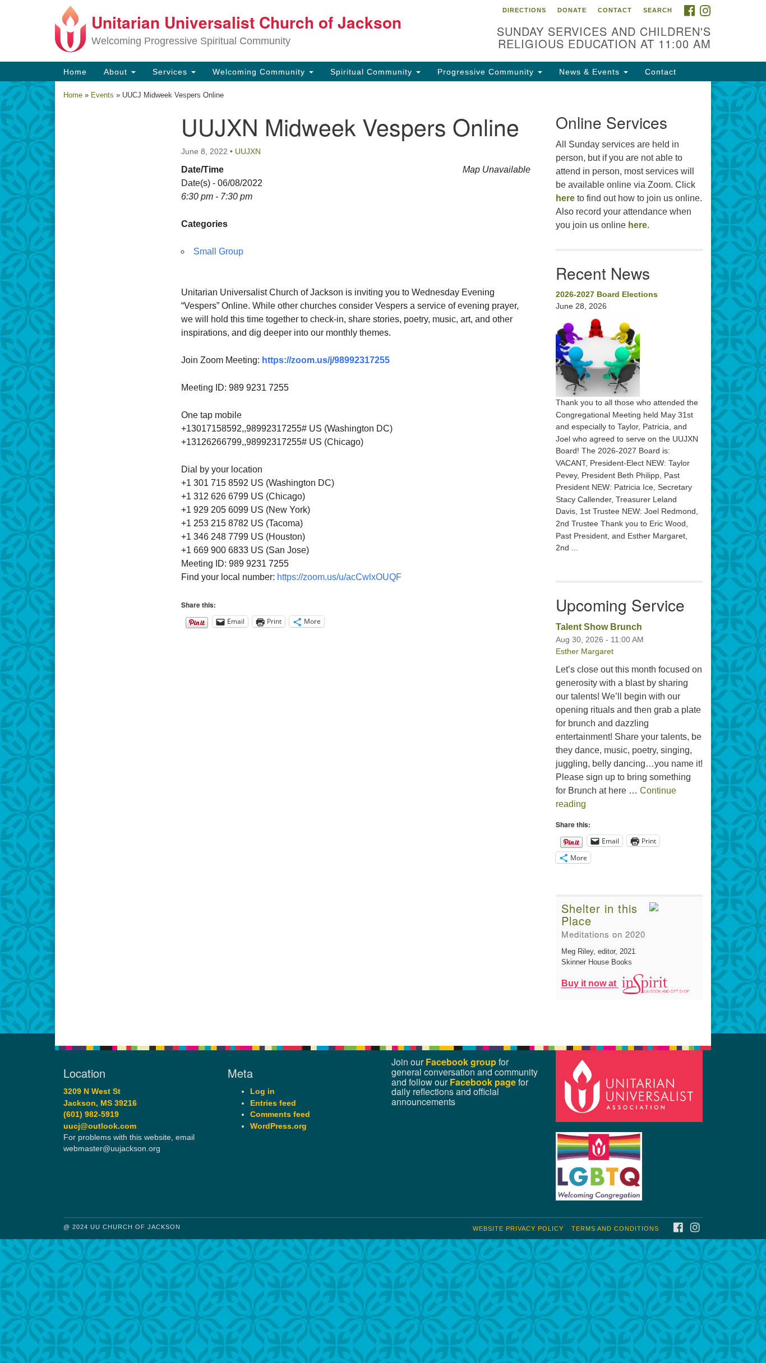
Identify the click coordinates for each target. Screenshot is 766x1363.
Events (102, 95)
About (117, 71)
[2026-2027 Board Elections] (629, 355)
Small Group (218, 251)
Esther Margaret (584, 651)
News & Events (590, 71)
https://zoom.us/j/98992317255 (326, 360)
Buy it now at (590, 984)
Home (75, 71)
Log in (262, 1091)
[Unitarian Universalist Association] (631, 1086)
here (565, 198)
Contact (615, 10)
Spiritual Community (372, 71)
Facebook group (461, 1061)
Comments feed (280, 1114)
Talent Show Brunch (599, 627)
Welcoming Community (260, 71)
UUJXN (248, 151)
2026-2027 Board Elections (607, 294)
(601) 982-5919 (91, 1114)
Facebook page (483, 1081)
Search (657, 10)
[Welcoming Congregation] (600, 1161)
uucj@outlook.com (99, 1126)
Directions (524, 10)
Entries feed (273, 1103)
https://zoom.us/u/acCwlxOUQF (339, 577)
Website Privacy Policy (518, 1228)
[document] (383, 557)
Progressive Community (487, 71)
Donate (572, 10)
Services (171, 71)
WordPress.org (278, 1126)
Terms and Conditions (615, 1228)
